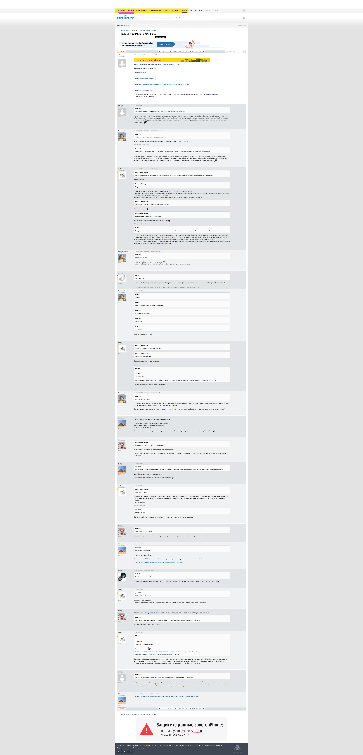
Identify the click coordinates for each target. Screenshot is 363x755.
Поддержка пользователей (125, 748)
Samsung (142, 64)
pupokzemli (153, 54)
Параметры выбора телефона (145, 78)
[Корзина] (244, 18)
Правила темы (141, 72)
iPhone (136, 64)
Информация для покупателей (144, 748)
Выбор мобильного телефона (138, 34)
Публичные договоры (187, 745)
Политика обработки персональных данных (208, 745)
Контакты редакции (132, 745)
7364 (175, 51)
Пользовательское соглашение (169, 745)
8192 (193, 51)
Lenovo (155, 64)
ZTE (174, 64)
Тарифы (148, 745)
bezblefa (120, 168)
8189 (183, 51)
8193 (197, 51)
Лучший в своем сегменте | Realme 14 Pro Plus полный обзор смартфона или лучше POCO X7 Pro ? (166, 696)
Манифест (155, 745)
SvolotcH (120, 671)
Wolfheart (120, 272)
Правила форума (212, 94)
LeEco (178, 64)
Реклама (142, 745)
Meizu (171, 64)
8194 (200, 51)
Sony (159, 64)
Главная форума (125, 30)
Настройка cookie (160, 748)
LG (163, 64)
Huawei (150, 64)
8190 (187, 51)
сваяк (158, 613)
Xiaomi (166, 64)
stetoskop (120, 570)
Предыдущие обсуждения (144, 90)
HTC (146, 64)
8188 (180, 51)
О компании (120, 745)
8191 (190, 51)
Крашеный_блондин (123, 130)
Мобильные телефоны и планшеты (148, 30)
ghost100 (120, 438)
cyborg (119, 54)
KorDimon (120, 105)
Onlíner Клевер (197, 10)
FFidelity (120, 417)
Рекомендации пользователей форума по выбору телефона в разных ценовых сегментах (163, 84)
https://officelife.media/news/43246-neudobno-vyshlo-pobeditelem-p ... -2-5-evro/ (158, 562)
